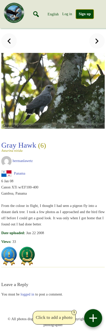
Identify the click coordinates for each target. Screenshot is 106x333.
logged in (27, 294)
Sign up (85, 14)
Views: (6, 242)
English (53, 14)
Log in (67, 14)
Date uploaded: (13, 233)
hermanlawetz (23, 161)
